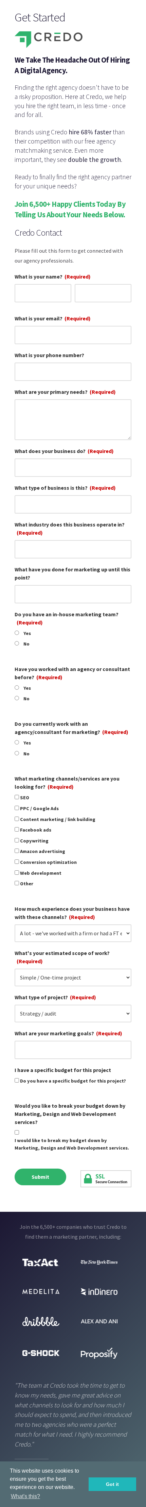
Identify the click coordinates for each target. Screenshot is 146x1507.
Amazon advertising (42, 851)
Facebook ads (35, 830)
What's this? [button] (25, 1496)
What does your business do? (64, 451)
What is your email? (53, 318)
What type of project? (55, 997)
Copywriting (34, 841)
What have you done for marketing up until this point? (72, 573)
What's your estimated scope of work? (62, 957)
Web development (40, 873)
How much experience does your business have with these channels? (72, 912)
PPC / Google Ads (39, 808)
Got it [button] (112, 1484)
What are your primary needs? (65, 391)
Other (26, 884)
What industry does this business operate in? (70, 528)
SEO (24, 797)
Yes (27, 633)
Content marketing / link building (57, 819)
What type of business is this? (65, 487)
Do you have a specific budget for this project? (73, 1081)
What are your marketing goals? (68, 1033)
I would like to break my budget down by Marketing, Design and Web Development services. (72, 1144)
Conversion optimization (48, 862)
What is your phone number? (49, 355)
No (26, 644)
